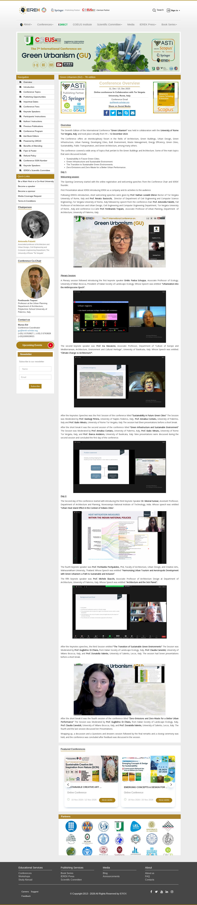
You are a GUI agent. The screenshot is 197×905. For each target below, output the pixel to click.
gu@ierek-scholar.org (28, 330)
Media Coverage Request (29, 196)
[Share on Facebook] (106, 113)
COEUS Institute (82, 24)
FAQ (147, 876)
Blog (105, 873)
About (27, 24)
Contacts (149, 879)
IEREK (123, 893)
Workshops (24, 876)
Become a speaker (26, 186)
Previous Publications (33, 126)
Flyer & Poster (29, 151)
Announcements (111, 876)
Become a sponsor (26, 191)
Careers (25, 891)
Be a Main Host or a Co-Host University (36, 181)
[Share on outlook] (132, 113)
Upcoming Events (32, 345)
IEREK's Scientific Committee (36, 170)
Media (130, 24)
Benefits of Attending (32, 146)
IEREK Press (147, 24)
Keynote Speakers (31, 111)
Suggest (34, 891)
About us (149, 873)
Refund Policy (29, 156)
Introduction (28, 87)
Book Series (169, 24)
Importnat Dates (30, 102)
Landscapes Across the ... (140, 787)
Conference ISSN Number (35, 160)
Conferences (44, 24)
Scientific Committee (109, 24)
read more (107, 800)
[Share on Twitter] (113, 113)
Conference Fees (31, 106)
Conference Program (33, 131)
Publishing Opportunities (34, 97)
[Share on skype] (126, 113)
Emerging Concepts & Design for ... (88, 787)
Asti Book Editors (31, 136)
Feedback (26, 896)
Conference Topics (32, 92)
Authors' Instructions (32, 121)
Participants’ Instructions (34, 116)
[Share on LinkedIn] (119, 113)
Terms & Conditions (27, 201)
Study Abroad (25, 879)
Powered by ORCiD (32, 141)
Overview (27, 82)
